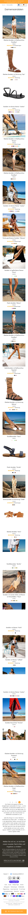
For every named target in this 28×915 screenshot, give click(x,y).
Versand (21, 884)
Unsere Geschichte (14, 889)
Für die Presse (22, 889)
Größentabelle (21, 887)
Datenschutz (16, 891)
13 (16, 802)
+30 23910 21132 (9, 903)
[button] (10, 45)
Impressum (22, 891)
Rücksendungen (14, 887)
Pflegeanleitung (6, 889)
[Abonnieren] (23, 860)
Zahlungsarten (7, 887)
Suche (6, 884)
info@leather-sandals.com (17, 903)
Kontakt (9, 884)
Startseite (3, 5)
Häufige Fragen (16, 884)
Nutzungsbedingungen (8, 891)
